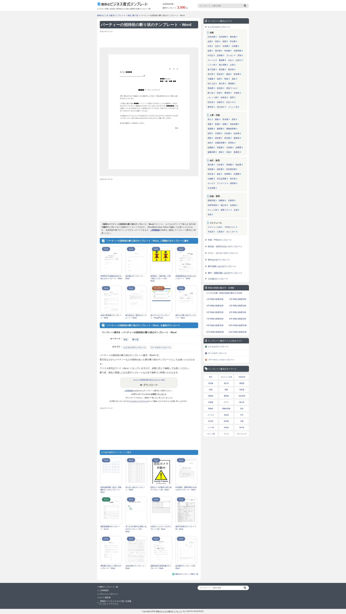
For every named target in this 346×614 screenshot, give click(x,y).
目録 (228, 152)
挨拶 (224, 41)
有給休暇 (233, 124)
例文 (129, 15)
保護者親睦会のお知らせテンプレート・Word (186, 277)
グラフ (226, 402)
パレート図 (212, 97)
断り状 (135, 15)
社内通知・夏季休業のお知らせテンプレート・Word (186, 488)
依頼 (217, 41)
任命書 (227, 133)
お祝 (232, 65)
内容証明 (242, 377)
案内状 (210, 107)
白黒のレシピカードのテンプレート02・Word (161, 527)
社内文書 (211, 37)
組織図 (210, 147)
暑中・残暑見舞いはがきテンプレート (225, 273)
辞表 (234, 119)
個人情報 (222, 65)
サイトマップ (242, 434)
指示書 (218, 51)
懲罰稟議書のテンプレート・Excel (110, 527)
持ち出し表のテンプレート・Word (135, 488)
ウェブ (226, 434)
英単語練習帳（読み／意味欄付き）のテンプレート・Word (111, 489)
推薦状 (236, 152)
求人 (209, 119)
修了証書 (211, 69)
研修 (226, 79)
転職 (217, 124)
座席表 (231, 143)
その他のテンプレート (218, 279)
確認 (228, 74)
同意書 (220, 147)
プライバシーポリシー (108, 594)
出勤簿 (231, 200)
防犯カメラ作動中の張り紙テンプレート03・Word (161, 488)
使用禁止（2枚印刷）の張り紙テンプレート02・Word (160, 278)
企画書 (225, 46)
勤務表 (236, 138)
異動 (209, 138)
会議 (209, 41)
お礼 (230, 60)
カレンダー (231, 232)
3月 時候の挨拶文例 (215, 305)
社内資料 (222, 37)
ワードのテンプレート (161, 347)
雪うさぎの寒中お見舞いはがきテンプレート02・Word (136, 528)
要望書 (231, 83)
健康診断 (211, 152)
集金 (219, 174)
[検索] (245, 6)
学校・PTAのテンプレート (220, 240)
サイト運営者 (105, 597)
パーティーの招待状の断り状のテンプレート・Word (149, 379)
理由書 (210, 88)
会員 (236, 210)
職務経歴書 (231, 129)
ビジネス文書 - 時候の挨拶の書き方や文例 (224, 293)
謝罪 (232, 97)
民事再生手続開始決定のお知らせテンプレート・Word (111, 277)
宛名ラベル (231, 88)
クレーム (211, 60)
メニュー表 (233, 107)
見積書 (229, 165)
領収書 (210, 169)
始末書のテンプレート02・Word (186, 567)
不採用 (218, 133)
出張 (209, 46)
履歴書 (220, 129)
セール (210, 183)
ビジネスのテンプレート (135, 347)
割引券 (233, 179)
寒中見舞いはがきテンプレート (222, 266)
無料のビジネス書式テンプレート (111, 15)
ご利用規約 (155, 230)
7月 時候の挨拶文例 (215, 319)
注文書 (220, 165)
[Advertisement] (149, 39)
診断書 (238, 147)
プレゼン (230, 55)
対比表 (210, 102)
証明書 (220, 55)
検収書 (220, 169)
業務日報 (211, 200)
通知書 (241, 383)
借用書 (227, 174)
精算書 (233, 183)
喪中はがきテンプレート (219, 260)
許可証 (210, 55)
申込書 (233, 41)
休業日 (220, 102)
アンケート (221, 183)
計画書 (234, 46)
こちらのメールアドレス (138, 401)
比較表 (223, 97)
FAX (241, 415)
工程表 (220, 232)
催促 (234, 79)
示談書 (229, 147)
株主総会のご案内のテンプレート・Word (136, 316)
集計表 (223, 205)
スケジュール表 (214, 227)
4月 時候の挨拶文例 (237, 305)
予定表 (210, 232)
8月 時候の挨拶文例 (237, 319)
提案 (209, 51)
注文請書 (211, 188)
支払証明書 (221, 179)
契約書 (218, 138)
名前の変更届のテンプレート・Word (111, 316)
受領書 (221, 69)
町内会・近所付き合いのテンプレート (225, 246)
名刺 (209, 143)
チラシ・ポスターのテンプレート (223, 253)
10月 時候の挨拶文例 (238, 325)
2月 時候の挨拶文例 (237, 299)
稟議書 (221, 60)
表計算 (221, 83)
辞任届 (227, 138)
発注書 (210, 165)
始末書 (236, 133)
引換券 (236, 93)
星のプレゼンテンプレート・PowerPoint (160, 316)
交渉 (217, 46)
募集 (217, 119)
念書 (241, 421)
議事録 (221, 200)
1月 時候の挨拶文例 (215, 299)
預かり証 (211, 83)
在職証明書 (219, 143)
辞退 (219, 93)
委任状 (231, 69)
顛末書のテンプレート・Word (135, 277)
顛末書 (236, 74)
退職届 (210, 129)
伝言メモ (230, 102)
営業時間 (237, 51)
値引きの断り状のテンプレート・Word (186, 316)
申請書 (227, 51)
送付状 (210, 74)
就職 (224, 124)
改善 (219, 79)
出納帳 (210, 179)
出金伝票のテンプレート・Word (136, 567)
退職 (209, 124)
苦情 (239, 55)
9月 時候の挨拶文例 (215, 325)
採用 (209, 133)
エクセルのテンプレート (218, 346)
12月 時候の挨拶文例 (238, 332)
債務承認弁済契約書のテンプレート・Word (161, 567)
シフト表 (211, 65)
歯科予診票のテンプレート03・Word (186, 527)
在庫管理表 (212, 205)
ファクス (210, 415)
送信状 (220, 88)
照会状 (220, 74)
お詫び (238, 60)
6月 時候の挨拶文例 (237, 312)
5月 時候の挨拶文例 (215, 312)
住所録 (233, 205)
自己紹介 (220, 107)
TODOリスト (230, 227)
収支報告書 (231, 169)
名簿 (209, 214)
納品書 (238, 165)
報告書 (233, 37)
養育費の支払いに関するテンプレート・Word (111, 567)
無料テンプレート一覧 (108, 587)
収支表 (210, 174)
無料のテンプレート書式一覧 (186, 574)
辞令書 (225, 119)
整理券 (227, 93)
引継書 (210, 79)
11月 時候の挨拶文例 (215, 332)
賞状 (221, 152)
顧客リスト (225, 210)
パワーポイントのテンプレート (221, 360)
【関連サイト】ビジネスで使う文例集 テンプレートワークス (115, 602)
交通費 (236, 174)
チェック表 (212, 210)
